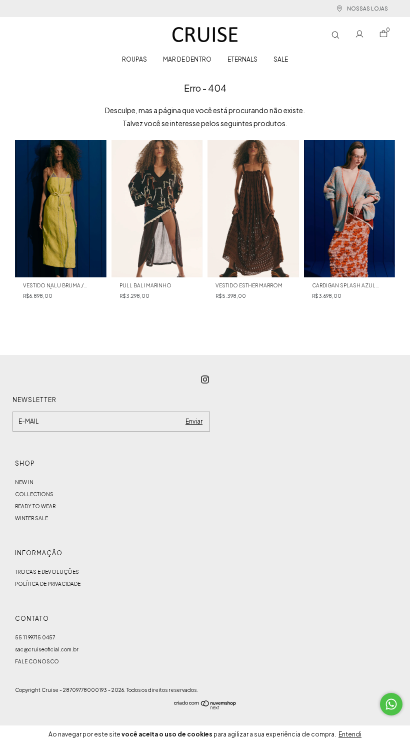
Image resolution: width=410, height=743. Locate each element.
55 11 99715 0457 (35, 637)
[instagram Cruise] (205, 379)
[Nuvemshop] (205, 706)
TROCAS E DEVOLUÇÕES (47, 572)
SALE (281, 59)
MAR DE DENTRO (187, 59)
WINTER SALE (31, 518)
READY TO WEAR (35, 506)
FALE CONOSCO (37, 661)
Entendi (350, 734)
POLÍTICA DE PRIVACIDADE (47, 584)
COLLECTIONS (34, 494)
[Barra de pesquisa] (336, 35)
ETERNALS (243, 59)
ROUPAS (134, 59)
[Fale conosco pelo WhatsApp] (391, 704)
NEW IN (24, 482)
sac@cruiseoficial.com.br (46, 649)
